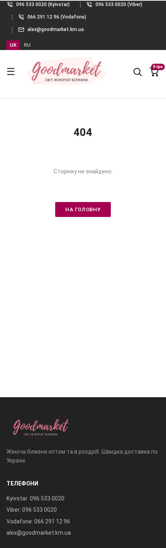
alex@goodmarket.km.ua (38, 532)
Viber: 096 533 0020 (31, 509)
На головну (82, 209)
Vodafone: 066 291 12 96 (38, 521)
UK (13, 45)
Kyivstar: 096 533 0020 (35, 498)
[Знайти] (137, 72)
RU (27, 45)
